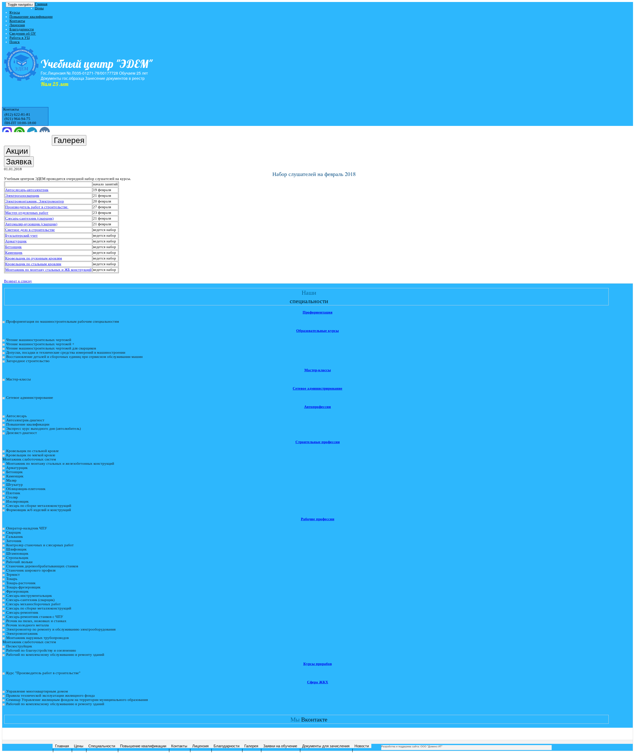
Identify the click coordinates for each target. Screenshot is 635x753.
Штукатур (14, 485)
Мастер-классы (317, 370)
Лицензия (17, 25)
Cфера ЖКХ (317, 682)
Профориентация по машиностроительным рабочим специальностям (62, 321)
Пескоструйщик (19, 646)
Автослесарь (16, 416)
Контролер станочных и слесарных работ (40, 545)
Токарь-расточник (20, 583)
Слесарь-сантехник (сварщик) (29, 218)
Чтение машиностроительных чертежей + (40, 344)
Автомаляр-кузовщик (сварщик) (31, 224)
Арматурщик (16, 241)
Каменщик (13, 253)
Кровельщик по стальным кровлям (33, 264)
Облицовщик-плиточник (25, 489)
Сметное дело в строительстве (30, 230)
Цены (39, 8)
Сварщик (13, 532)
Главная (41, 4)
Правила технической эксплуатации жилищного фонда (50, 695)
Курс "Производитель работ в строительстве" (43, 673)
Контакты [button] (10, 109)
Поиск (14, 42)
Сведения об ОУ (22, 33)
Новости (361, 746)
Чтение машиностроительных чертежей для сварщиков (51, 348)
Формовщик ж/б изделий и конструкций (38, 510)
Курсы (14, 12)
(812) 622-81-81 (17, 114)
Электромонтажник (22, 634)
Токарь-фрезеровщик (23, 587)
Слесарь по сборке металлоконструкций (38, 506)
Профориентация (317, 312)
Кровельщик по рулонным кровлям (33, 258)
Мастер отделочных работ (26, 213)
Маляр (11, 480)
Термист (13, 575)
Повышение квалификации (31, 17)
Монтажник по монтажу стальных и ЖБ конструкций (48, 270)
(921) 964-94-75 (17, 119)
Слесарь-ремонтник (22, 612)
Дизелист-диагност (21, 433)
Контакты (17, 21)
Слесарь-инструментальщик (29, 596)
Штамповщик (17, 553)
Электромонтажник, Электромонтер (34, 201)
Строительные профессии (317, 442)
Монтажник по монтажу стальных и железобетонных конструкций (60, 463)
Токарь (11, 579)
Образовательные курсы (317, 331)
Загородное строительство (28, 361)
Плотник (13, 493)
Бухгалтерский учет (21, 235)
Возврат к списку (18, 281)
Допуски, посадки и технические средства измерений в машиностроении (65, 352)
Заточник (13, 541)
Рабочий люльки (19, 562)
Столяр (12, 497)
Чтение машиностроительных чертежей (38, 340)
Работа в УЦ (19, 38)
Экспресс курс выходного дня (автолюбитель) (43, 429)
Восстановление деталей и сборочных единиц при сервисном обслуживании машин (74, 357)
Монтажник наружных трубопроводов (37, 638)
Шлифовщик (16, 549)
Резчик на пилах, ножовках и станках (36, 621)
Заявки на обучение (280, 746)
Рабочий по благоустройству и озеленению (41, 650)
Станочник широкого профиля (31, 570)
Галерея (251, 746)
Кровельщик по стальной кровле (32, 451)
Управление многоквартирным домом (37, 691)
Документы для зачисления (325, 746)
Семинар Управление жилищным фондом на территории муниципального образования (77, 700)
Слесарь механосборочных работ (33, 604)
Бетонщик (13, 247)
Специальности (101, 746)
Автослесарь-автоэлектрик (26, 190)
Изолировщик (17, 501)
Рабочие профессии (317, 519)
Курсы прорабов (317, 664)
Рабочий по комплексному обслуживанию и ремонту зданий (55, 655)
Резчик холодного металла (27, 625)
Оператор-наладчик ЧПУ (26, 528)
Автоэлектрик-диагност (25, 420)
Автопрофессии (317, 407)
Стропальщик (17, 558)
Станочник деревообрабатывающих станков (42, 566)
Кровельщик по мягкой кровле (30, 455)
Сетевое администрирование (317, 388)
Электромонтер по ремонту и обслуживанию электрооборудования (61, 629)
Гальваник (14, 537)
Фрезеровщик (17, 591)
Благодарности (21, 29)
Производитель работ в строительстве (36, 207)
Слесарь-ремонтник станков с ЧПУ (34, 617)
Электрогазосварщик (22, 196)
